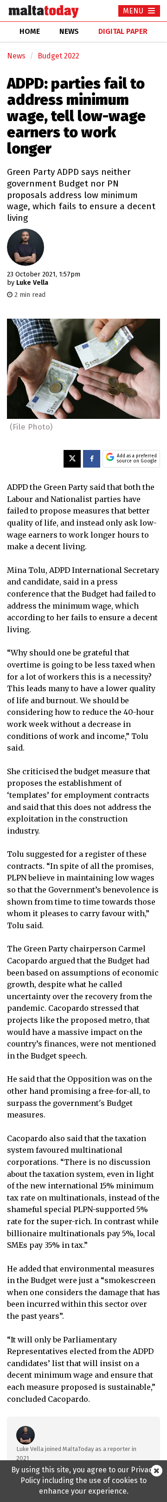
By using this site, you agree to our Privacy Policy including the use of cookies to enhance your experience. (83, 1480)
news (69, 31)
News (16, 55)
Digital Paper (123, 31)
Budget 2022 (58, 55)
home (29, 31)
